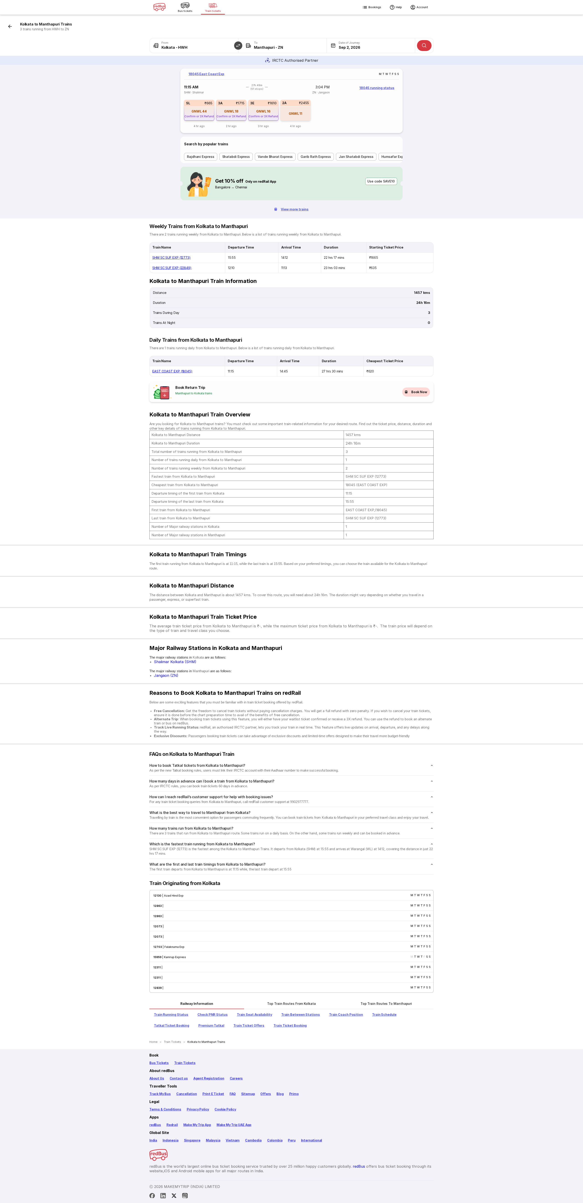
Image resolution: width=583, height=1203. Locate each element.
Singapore (192, 1140)
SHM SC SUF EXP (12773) (171, 257)
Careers (236, 1078)
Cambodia (253, 1140)
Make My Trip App (197, 1125)
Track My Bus (160, 1094)
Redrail (172, 1125)
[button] (238, 45)
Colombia (275, 1140)
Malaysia (213, 1140)
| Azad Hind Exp (172, 895)
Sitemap (248, 1094)
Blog (280, 1094)
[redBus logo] (159, 7)
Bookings (374, 7)
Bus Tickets (159, 1063)
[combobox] (194, 45)
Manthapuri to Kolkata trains (193, 393)
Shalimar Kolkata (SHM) (175, 661)
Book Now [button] (419, 392)
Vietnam (233, 1140)
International (311, 1140)
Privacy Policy (198, 1109)
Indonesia (170, 1140)
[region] (291, 101)
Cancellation (186, 1094)
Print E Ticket (213, 1094)
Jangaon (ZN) (166, 675)
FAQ (232, 1094)
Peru (291, 1140)
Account (422, 7)
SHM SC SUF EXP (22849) (172, 268)
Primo (294, 1094)
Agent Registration (208, 1078)
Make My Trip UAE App (234, 1125)
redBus (155, 1125)
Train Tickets (185, 1063)
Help (399, 7)
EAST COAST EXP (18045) (172, 371)
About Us (156, 1078)
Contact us (179, 1078)
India (153, 1140)
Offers (265, 1094)
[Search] (424, 45)
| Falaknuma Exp (173, 947)
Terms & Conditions (165, 1109)
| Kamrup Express (173, 957)
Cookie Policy (225, 1109)
